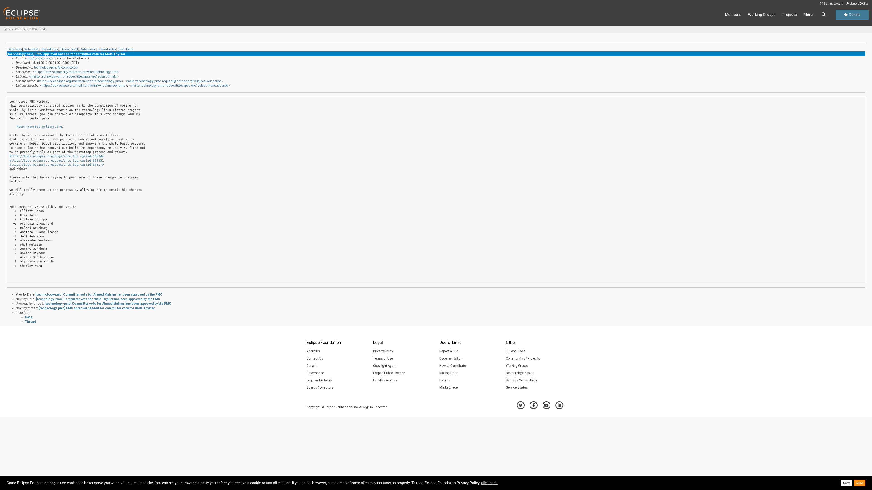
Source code (39, 29)
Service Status (517, 387)
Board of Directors (320, 387)
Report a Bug (448, 351)
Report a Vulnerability (521, 380)
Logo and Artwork (319, 380)
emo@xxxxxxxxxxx (38, 58)
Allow (859, 483)
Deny (846, 483)
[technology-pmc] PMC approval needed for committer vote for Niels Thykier (97, 308)
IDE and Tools (515, 351)
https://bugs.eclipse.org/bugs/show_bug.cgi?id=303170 (56, 164)
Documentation (450, 358)
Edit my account (833, 3)
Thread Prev (49, 49)
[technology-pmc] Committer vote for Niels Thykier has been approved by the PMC (98, 299)
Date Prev (15, 49)
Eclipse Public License (389, 373)
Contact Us (315, 358)
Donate (854, 15)
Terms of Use (383, 358)
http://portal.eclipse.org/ (40, 126)
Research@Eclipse (519, 373)
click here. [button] (489, 483)
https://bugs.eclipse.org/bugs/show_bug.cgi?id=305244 (56, 156)
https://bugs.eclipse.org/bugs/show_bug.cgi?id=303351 (56, 160)
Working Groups (761, 14)
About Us (313, 351)
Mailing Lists (448, 373)
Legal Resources (385, 380)
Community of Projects (523, 358)
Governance (315, 373)
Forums (445, 380)
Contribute (21, 29)
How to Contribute (452, 366)
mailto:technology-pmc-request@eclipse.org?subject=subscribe (174, 81)
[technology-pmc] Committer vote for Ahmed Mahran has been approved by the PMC (99, 294)
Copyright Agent (385, 366)
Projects (789, 14)
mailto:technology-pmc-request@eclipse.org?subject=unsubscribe (179, 85)
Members (733, 14)
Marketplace (448, 387)
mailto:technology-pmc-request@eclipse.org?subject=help (73, 76)
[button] (825, 14)
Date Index (87, 49)
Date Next (31, 49)
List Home (126, 49)
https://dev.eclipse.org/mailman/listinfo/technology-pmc (80, 81)
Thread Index (106, 49)
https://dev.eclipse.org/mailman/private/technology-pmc (76, 72)
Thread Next (69, 49)
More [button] (808, 14)
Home (6, 29)
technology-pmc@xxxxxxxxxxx (56, 67)
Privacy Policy (383, 351)
